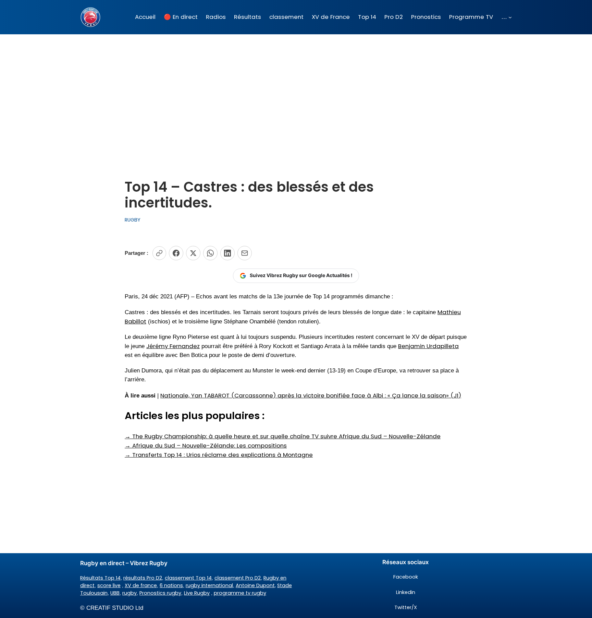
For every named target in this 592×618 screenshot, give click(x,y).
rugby (129, 593)
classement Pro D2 (237, 577)
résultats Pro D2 (142, 577)
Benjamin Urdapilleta (428, 346)
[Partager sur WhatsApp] (210, 253)
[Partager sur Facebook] (176, 253)
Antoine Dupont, (256, 585)
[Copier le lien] (159, 253)
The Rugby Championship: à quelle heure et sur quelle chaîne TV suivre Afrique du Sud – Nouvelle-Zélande (283, 436)
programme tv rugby (240, 593)
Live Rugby (197, 593)
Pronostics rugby (160, 593)
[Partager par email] (244, 253)
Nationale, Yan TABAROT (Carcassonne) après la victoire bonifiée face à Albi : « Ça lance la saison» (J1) (310, 395)
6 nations (171, 585)
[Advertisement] (296, 89)
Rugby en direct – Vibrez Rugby (124, 563)
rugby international (209, 585)
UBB (115, 593)
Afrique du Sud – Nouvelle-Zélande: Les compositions (206, 445)
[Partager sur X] (193, 253)
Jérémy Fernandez (173, 346)
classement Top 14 (188, 577)
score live (109, 585)
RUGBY (132, 219)
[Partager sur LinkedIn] (227, 253)
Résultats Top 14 (100, 577)
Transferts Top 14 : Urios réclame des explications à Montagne (219, 455)
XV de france (141, 585)
